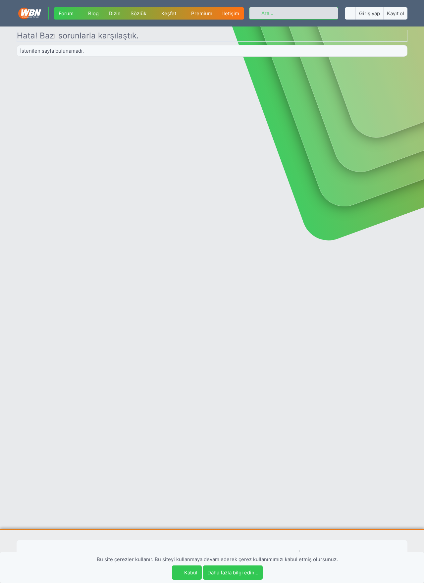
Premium (201, 13)
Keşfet (168, 13)
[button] (78, 13)
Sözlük (138, 13)
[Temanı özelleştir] (350, 13)
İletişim (230, 13)
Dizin (115, 13)
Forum (66, 13)
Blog (93, 13)
